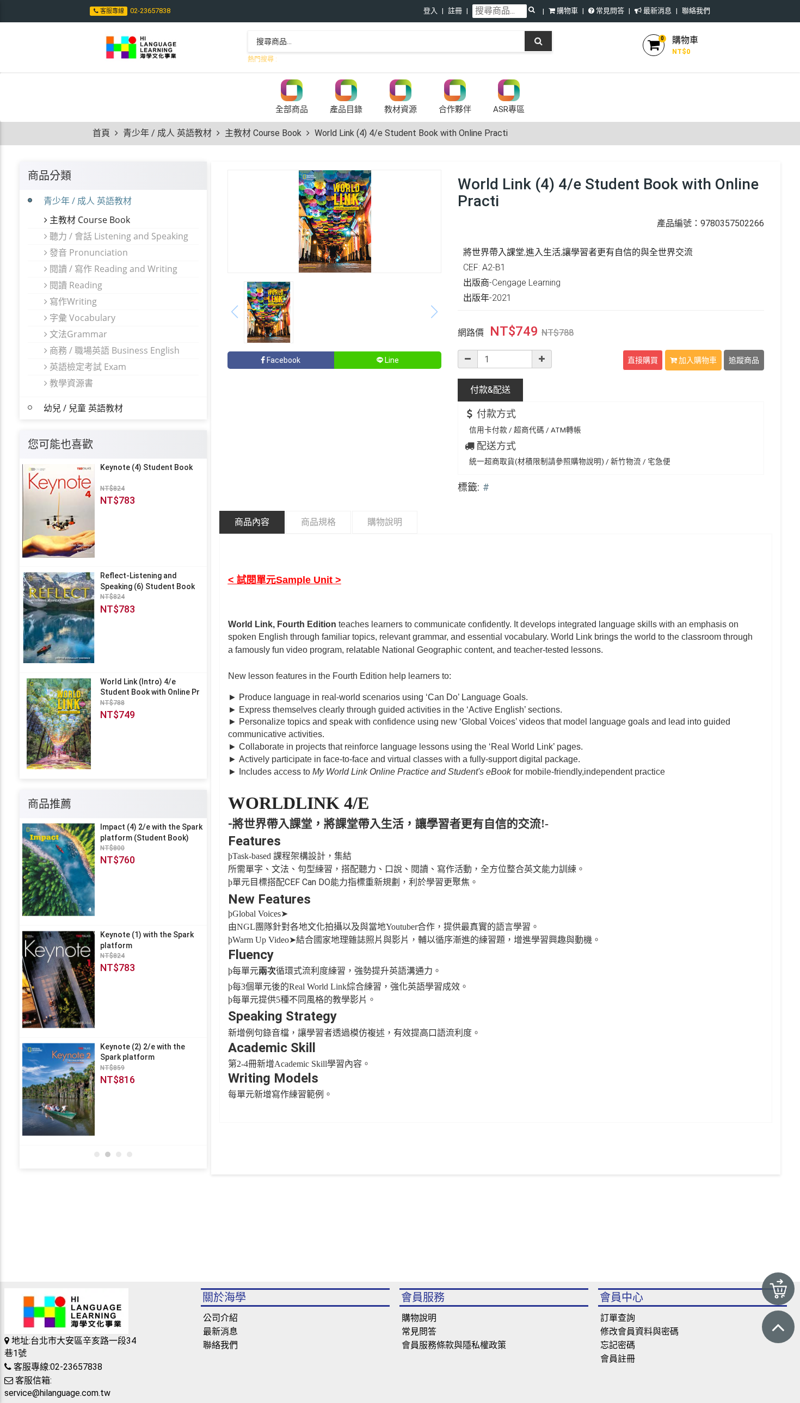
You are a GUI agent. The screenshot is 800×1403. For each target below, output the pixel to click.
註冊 (455, 11)
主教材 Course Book (263, 133)
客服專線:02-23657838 (56, 1381)
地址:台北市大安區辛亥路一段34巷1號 (70, 1361)
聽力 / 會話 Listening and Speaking (117, 236)
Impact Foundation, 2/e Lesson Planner (141, 832)
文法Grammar (77, 334)
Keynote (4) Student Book (146, 467)
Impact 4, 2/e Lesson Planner (152, 938)
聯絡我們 (696, 11)
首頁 (101, 133)
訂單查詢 (617, 1332)
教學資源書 (70, 383)
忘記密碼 (617, 1359)
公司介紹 (220, 1332)
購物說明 (384, 522)
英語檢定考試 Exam (86, 367)
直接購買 (642, 360)
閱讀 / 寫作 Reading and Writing (112, 269)
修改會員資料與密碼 (639, 1345)
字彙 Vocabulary (81, 318)
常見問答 (609, 11)
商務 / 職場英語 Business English (113, 350)
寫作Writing (72, 301)
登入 (430, 11)
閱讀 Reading (74, 285)
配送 (490, 390)
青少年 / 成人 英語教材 (167, 133)
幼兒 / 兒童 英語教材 (83, 408)
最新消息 (657, 11)
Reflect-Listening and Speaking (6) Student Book (147, 581)
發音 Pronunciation (87, 252)
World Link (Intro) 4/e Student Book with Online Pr (150, 687)
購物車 (566, 11)
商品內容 (252, 522)
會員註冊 (617, 1373)
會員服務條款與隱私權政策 (454, 1359)
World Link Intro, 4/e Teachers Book (136, 1056)
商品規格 (318, 522)
